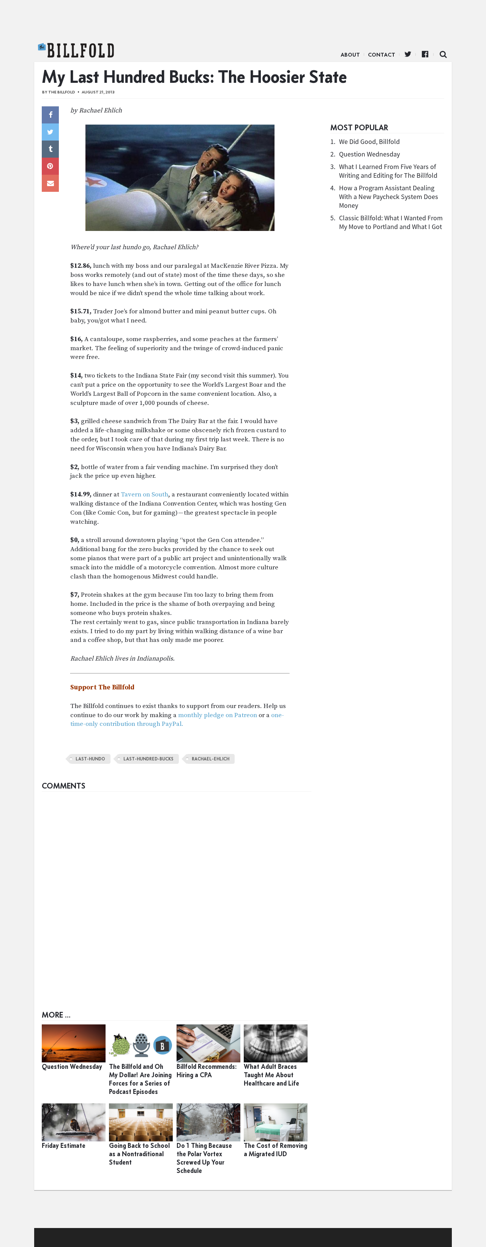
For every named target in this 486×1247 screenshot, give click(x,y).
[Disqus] (176, 890)
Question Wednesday (369, 154)
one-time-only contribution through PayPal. (177, 720)
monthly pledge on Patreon (217, 715)
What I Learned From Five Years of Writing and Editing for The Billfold (388, 171)
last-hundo (90, 759)
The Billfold (76, 50)
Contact (381, 54)
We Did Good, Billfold (369, 141)
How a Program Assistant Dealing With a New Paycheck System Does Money (388, 196)
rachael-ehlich (210, 759)
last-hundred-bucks (148, 759)
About (350, 54)
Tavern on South (144, 494)
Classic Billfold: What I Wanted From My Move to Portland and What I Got (391, 222)
